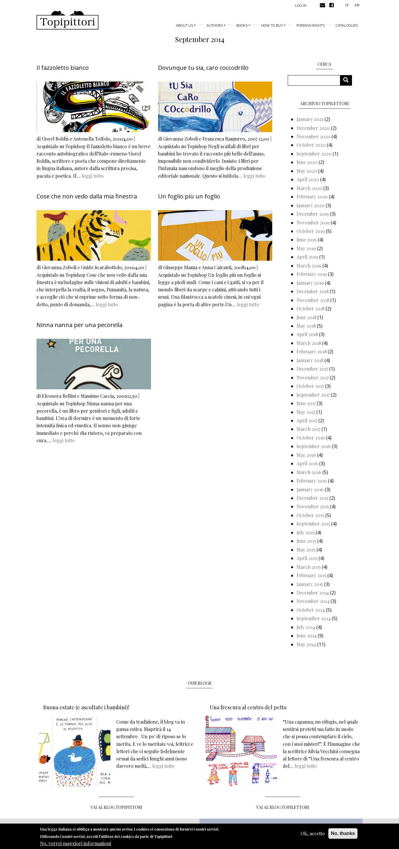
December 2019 (312, 214)
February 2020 (312, 196)
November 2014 (312, 601)
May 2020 (306, 171)
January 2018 (309, 360)
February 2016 (311, 481)
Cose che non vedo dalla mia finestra (87, 196)
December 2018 (312, 291)
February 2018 (311, 351)
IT (347, 5)
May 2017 (305, 412)
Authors (215, 25)
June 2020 (307, 162)
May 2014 (306, 644)
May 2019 (306, 248)
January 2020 (310, 205)
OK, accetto (313, 833)
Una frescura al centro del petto (248, 707)
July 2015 (305, 532)
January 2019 (310, 283)
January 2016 (310, 489)
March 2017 (308, 429)
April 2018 (307, 334)
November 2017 (312, 377)
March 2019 (308, 265)
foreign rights (310, 25)
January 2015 (309, 584)
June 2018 (306, 317)
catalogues (347, 25)
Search (348, 80)
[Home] (67, 20)
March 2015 (308, 567)
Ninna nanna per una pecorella (79, 325)
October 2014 (310, 610)
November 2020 (313, 136)
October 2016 (310, 438)
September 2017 (313, 395)
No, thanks (343, 833)
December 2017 (312, 369)
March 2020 (309, 188)
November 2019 (312, 222)
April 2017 (306, 420)
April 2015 (307, 558)
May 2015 (305, 550)
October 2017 (310, 386)
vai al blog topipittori (116, 807)
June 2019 (306, 239)
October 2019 (310, 231)
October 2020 (311, 145)
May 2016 (306, 455)
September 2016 (313, 446)
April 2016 (307, 463)
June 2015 (306, 541)
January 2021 (309, 119)
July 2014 (305, 627)
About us (184, 25)
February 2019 (311, 274)
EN (357, 5)
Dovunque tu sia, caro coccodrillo (203, 68)
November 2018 (312, 300)
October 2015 (310, 515)
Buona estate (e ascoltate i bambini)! (86, 707)
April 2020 (307, 179)
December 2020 (313, 128)
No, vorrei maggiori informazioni (75, 843)
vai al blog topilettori (282, 807)
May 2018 (306, 326)
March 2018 (308, 343)
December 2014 (312, 592)
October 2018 (310, 308)
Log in (300, 6)
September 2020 (314, 154)
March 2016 (308, 472)
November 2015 (312, 506)
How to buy (272, 25)
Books (242, 25)
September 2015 (313, 524)
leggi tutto (92, 176)
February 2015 (311, 575)
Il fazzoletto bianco (63, 68)
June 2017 (306, 403)
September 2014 (313, 618)
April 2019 (307, 257)
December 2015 (312, 498)
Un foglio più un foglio (189, 196)
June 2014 (306, 635)
